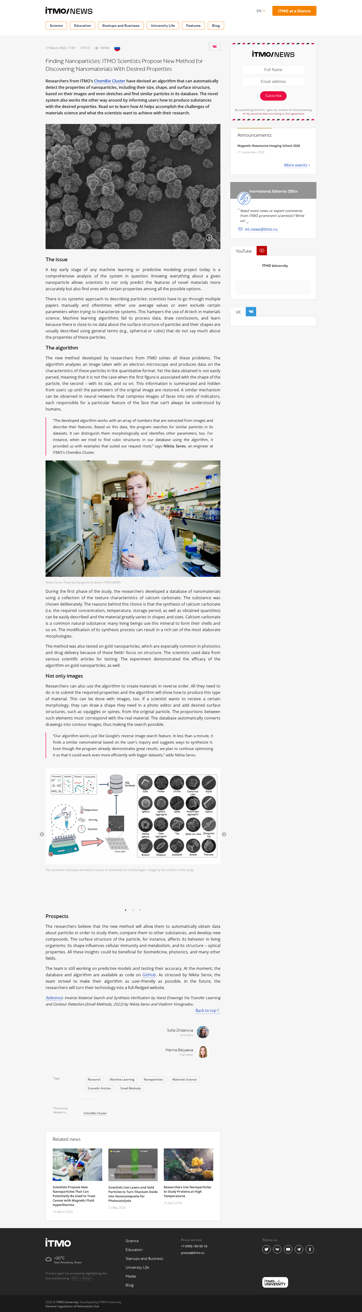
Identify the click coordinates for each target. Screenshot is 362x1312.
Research (94, 1079)
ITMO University (275, 266)
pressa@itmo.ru (192, 1253)
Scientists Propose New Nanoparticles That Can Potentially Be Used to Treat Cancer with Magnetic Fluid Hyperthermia (74, 1196)
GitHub (149, 974)
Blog (216, 25)
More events (295, 165)
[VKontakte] (214, 46)
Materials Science (184, 1079)
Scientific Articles (99, 1088)
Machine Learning (122, 1079)
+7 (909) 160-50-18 (194, 1246)
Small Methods (130, 1088)
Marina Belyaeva (179, 1050)
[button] (41, 834)
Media (131, 1276)
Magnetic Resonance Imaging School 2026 (268, 145)
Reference (54, 997)
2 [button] (133, 910)
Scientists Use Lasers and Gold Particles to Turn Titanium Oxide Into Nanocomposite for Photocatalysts (133, 1194)
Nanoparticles (153, 1079)
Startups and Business (121, 25)
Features (193, 25)
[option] (133, 820)
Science (56, 25)
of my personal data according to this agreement (273, 113)
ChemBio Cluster (109, 81)
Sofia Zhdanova (180, 1030)
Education (82, 25)
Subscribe (273, 95)
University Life (163, 25)
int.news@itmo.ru (261, 229)
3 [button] (140, 910)
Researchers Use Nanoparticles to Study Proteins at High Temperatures (187, 1191)
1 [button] (125, 910)
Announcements (254, 135)
